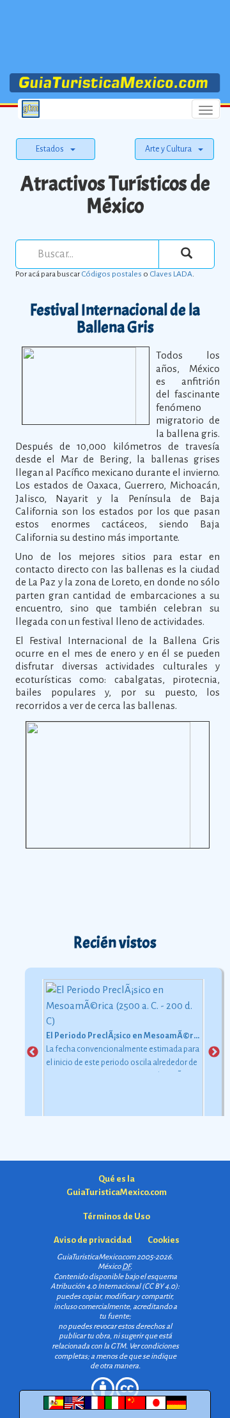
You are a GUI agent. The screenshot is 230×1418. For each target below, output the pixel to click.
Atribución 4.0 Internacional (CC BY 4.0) (114, 1286)
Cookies (164, 1240)
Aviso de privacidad (93, 1240)
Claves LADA (171, 273)
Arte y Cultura (168, 149)
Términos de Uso (116, 1216)
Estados (50, 149)
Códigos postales (111, 273)
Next (214, 1052)
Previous (32, 1052)
